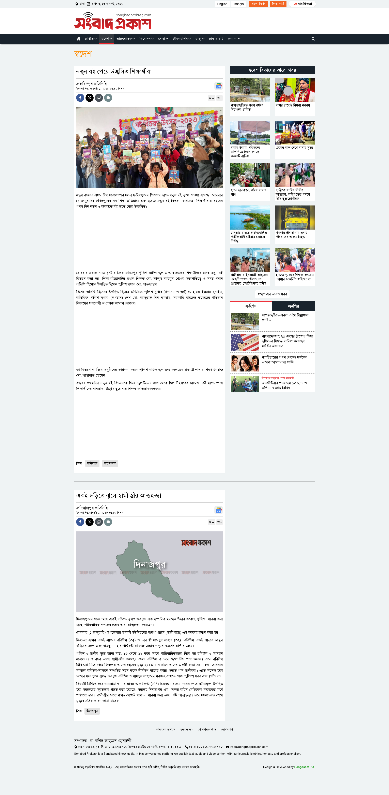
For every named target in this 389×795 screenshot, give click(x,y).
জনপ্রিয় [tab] (293, 306)
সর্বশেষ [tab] (251, 306)
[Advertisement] (149, 239)
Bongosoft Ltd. (304, 767)
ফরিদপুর (92, 463)
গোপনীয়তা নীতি (207, 729)
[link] (258, 4)
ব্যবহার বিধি (186, 729)
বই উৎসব (110, 463)
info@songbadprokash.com (249, 747)
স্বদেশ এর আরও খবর (272, 294)
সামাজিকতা (305, 4)
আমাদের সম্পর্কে (165, 729)
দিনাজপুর (92, 711)
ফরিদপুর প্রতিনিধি (93, 83)
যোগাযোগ (227, 729)
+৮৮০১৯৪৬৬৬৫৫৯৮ (209, 747)
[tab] (251, 306)
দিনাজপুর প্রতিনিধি (93, 508)
